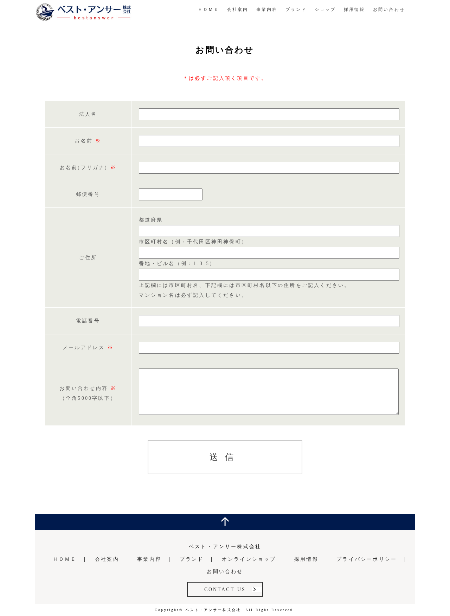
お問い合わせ (389, 9)
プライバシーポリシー (366, 559)
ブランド (296, 9)
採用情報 (354, 9)
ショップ (325, 9)
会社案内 (238, 9)
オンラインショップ (249, 559)
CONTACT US (225, 589)
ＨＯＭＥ (208, 9)
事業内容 (267, 9)
